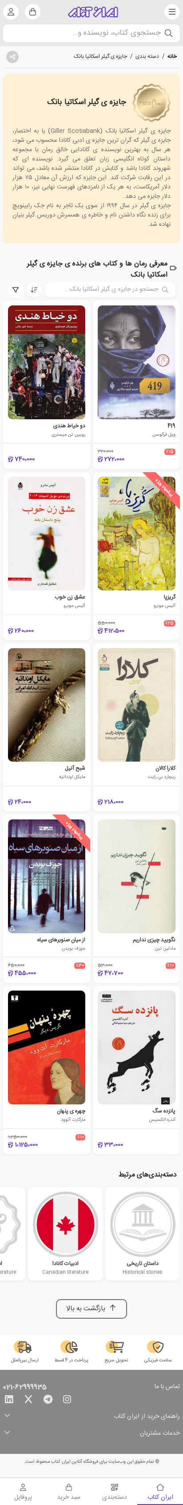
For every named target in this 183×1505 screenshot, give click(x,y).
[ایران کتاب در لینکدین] (9, 1401)
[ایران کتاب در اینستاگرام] (67, 1401)
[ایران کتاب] (93, 12)
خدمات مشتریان (160, 1433)
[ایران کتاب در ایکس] (28, 1401)
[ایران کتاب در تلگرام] (48, 1401)
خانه (172, 56)
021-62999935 (25, 1387)
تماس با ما (167, 1387)
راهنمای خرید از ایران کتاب (147, 1416)
